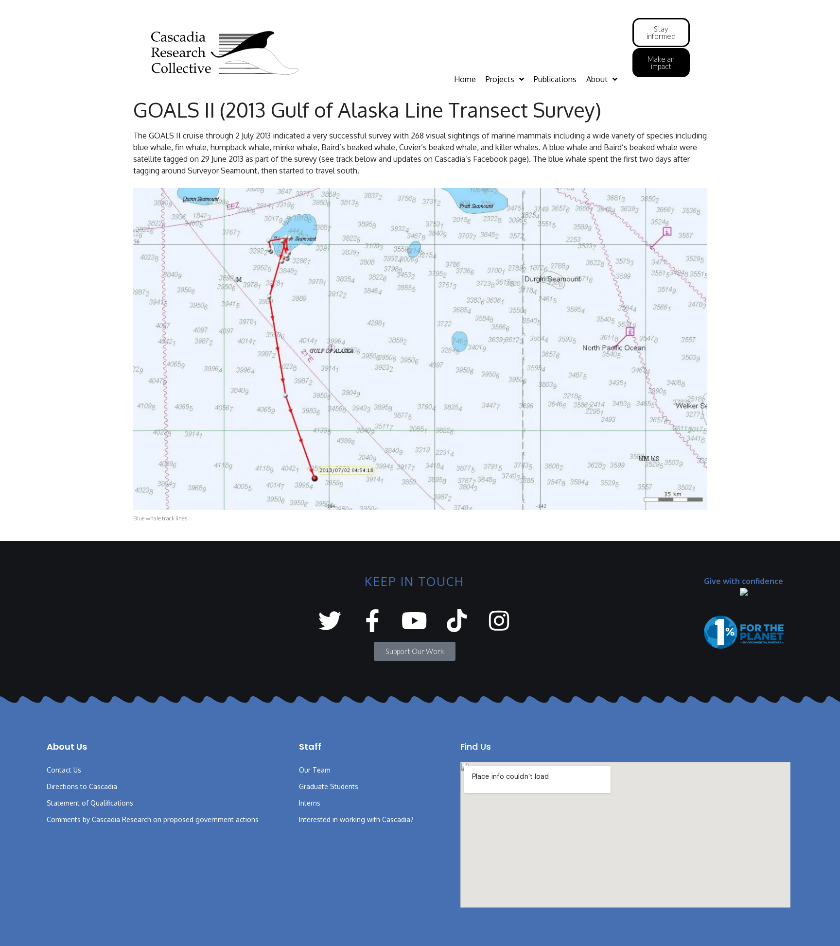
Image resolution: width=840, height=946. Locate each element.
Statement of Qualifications (90, 803)
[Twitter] (329, 620)
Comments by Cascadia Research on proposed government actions (153, 819)
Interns (309, 803)
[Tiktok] (456, 620)
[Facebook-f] (372, 620)
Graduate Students (328, 786)
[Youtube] (414, 620)
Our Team (315, 770)
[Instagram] (499, 620)
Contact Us (64, 770)
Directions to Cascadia (82, 786)
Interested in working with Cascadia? (356, 819)
